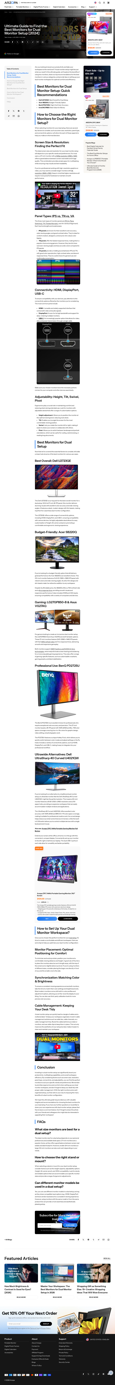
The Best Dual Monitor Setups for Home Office (97, 154)
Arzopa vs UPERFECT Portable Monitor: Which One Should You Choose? (97, 161)
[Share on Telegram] (33, 42)
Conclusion (11, 98)
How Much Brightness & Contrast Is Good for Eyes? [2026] (17, 1289)
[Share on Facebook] (12, 42)
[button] (47, 919)
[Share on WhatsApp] (43, 42)
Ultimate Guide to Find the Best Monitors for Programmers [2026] (96, 168)
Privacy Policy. (70, 1230)
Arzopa (12, 1380)
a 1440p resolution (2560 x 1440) (66, 156)
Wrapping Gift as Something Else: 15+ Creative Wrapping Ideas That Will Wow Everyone (92, 1289)
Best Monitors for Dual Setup (17, 88)
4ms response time (45, 590)
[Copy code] (48, 902)
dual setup (72, 938)
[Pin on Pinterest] (23, 42)
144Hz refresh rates (47, 642)
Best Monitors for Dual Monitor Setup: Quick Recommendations (18, 75)
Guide (10, 12)
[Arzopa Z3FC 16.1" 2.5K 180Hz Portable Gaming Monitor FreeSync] (99, 25)
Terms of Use (61, 1230)
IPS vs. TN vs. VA (63, 216)
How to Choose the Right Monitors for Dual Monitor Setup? (16, 83)
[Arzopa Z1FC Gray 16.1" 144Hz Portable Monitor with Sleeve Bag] (97, 107)
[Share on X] (17, 42)
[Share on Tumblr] (28, 42)
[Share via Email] (38, 42)
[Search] (100, 3)
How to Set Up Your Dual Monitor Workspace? (15, 93)
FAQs (9, 102)
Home (5, 12)
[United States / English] (95, 3)
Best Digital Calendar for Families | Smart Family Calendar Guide (95, 148)
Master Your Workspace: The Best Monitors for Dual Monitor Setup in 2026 (56, 1289)
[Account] (104, 3)
